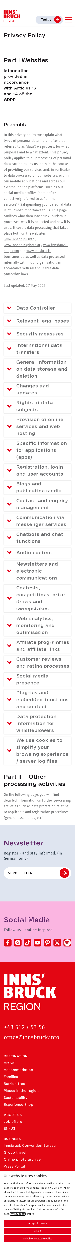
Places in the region (21, 1090)
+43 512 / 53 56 (24, 1027)
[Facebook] (8, 942)
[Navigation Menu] (68, 19)
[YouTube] (37, 942)
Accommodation (18, 1069)
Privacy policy (17, 1214)
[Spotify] (67, 942)
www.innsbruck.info (19, 239)
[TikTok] (27, 942)
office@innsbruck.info (31, 1037)
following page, (27, 795)
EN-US (9, 1128)
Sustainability (16, 1097)
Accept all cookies (37, 1223)
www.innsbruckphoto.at (22, 245)
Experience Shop (18, 1104)
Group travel (15, 1152)
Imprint (31, 1214)
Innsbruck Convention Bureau (30, 1145)
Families (11, 1076)
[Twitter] (57, 942)
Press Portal (14, 1166)
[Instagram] (18, 942)
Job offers (13, 1121)
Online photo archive (22, 1159)
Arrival (9, 1062)
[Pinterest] (47, 942)
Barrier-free (14, 1083)
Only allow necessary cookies (37, 1238)
